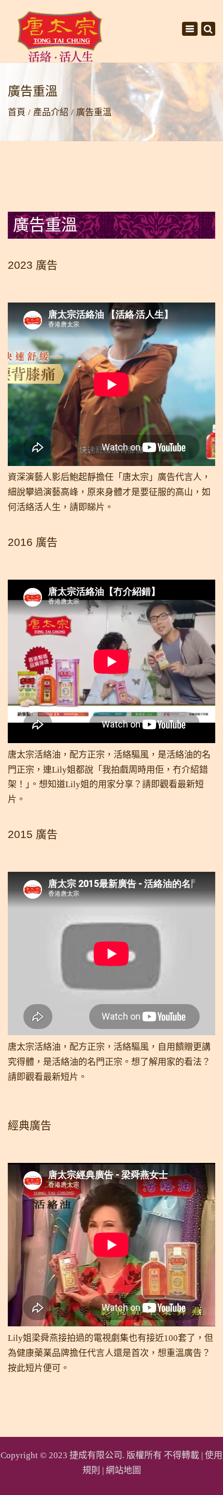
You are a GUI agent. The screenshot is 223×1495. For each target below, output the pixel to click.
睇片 (96, 507)
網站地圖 (123, 1470)
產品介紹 (50, 112)
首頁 (16, 112)
